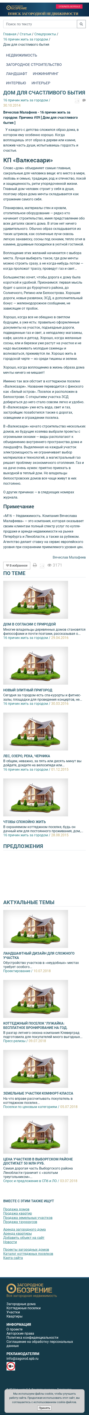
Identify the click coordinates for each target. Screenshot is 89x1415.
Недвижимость (21, 55)
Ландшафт (16, 73)
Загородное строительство (34, 64)
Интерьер (41, 83)
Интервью (16, 83)
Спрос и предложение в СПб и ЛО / (31, 1181)
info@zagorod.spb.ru (22, 1359)
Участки (13, 1312)
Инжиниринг (46, 73)
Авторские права (20, 1333)
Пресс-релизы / (15, 1041)
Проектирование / (18, 971)
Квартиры (14, 1316)
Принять (44, 1408)
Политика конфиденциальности (32, 1337)
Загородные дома (21, 1304)
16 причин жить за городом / (26, 638)
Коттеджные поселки (23, 1308)
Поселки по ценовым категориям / (31, 1107)
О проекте (14, 1329)
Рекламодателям (22, 1354)
